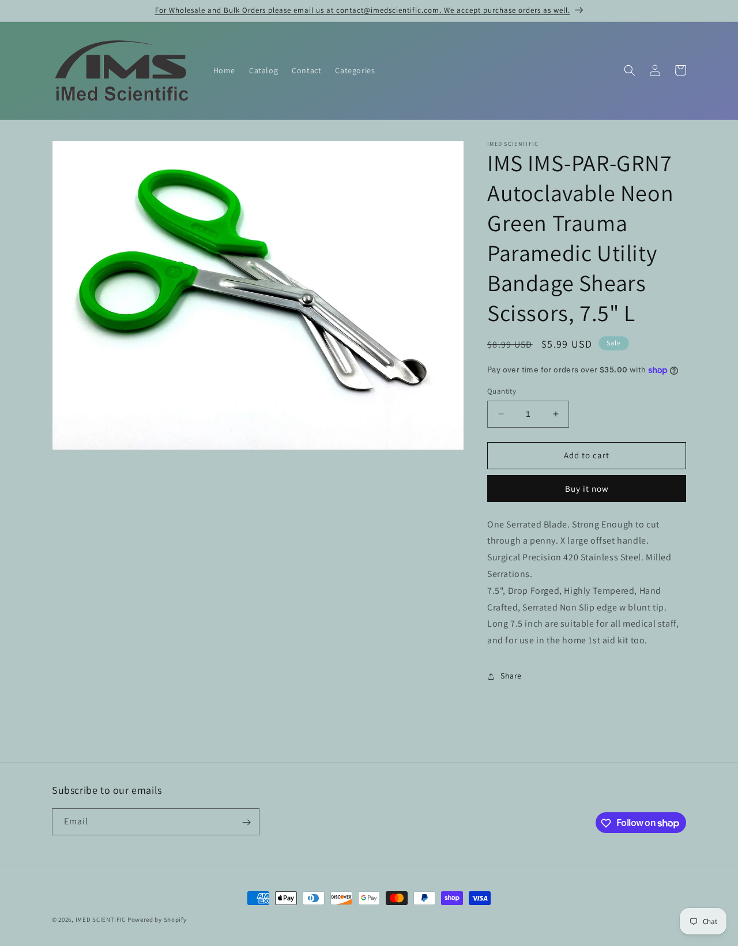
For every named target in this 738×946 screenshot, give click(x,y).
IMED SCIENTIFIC (101, 919)
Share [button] (511, 675)
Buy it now (587, 488)
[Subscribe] (246, 822)
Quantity (501, 391)
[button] (629, 70)
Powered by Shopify (157, 919)
